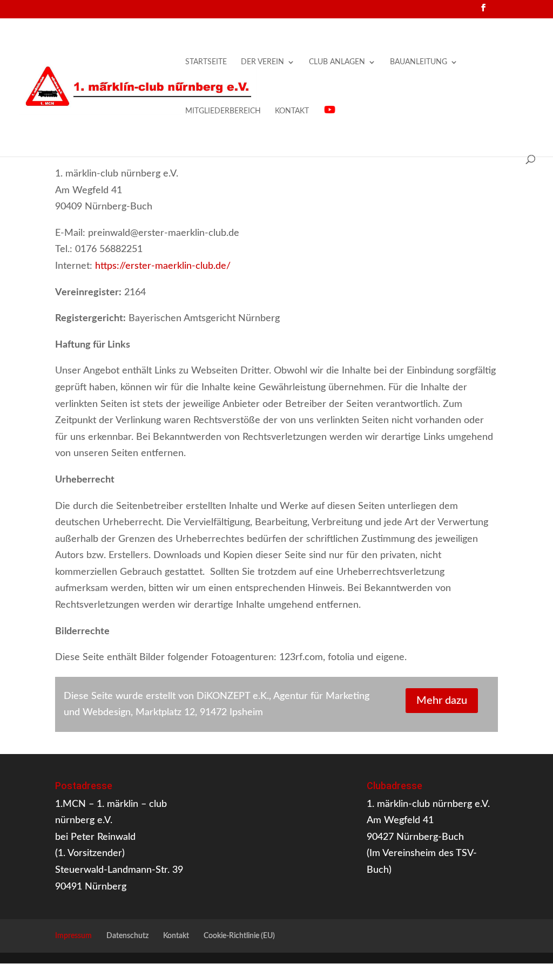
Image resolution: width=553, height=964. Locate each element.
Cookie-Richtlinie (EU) (239, 936)
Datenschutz (127, 936)
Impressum (73, 936)
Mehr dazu (441, 700)
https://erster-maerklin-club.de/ (164, 266)
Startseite (206, 62)
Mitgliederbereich (223, 111)
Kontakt (292, 111)
